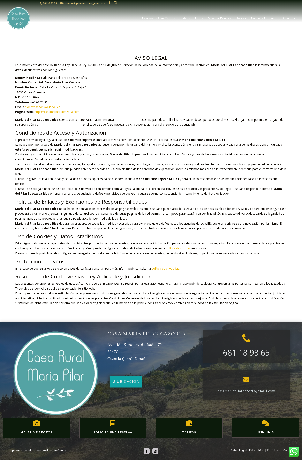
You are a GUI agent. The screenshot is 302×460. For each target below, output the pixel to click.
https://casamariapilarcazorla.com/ (58, 112)
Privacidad (257, 450)
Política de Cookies (280, 450)
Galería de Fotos (191, 18)
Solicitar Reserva (219, 18)
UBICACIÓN (128, 381)
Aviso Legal (238, 450)
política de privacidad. (166, 268)
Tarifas (241, 18)
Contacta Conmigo (263, 18)
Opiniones (288, 18)
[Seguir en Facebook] (147, 451)
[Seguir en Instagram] (155, 451)
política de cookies (178, 248)
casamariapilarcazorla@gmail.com (246, 391)
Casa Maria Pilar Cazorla (158, 18)
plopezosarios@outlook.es (42, 107)
